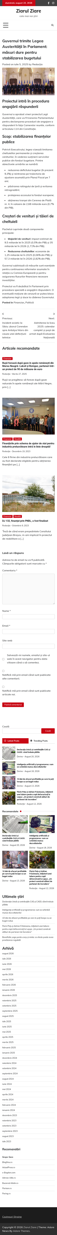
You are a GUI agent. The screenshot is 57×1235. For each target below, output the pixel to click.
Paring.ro (6, 1193)
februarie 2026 (9, 985)
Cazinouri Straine (12, 1216)
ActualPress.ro (8, 1167)
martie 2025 (8, 1042)
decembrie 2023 (9, 1115)
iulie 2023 (6, 1141)
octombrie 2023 (9, 1125)
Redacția (37, 64)
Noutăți (17, 439)
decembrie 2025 (9, 995)
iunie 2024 (7, 1084)
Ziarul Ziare (28, 11)
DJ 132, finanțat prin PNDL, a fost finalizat (25, 520)
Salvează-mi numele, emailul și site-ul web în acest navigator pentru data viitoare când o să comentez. (28, 659)
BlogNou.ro (7, 1162)
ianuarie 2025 (8, 1052)
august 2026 (8, 953)
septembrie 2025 (10, 1011)
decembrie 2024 (9, 1058)
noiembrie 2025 (9, 1000)
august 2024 (8, 1079)
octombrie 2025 (9, 1005)
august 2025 (8, 1016)
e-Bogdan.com (8, 1172)
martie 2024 (8, 1099)
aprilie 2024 (7, 1094)
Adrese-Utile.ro (9, 1178)
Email (6, 625)
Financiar (19, 302)
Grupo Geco (7, 1157)
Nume (6, 610)
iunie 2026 (7, 964)
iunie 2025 (7, 1026)
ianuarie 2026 (8, 990)
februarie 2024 (9, 1105)
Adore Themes (21, 1230)
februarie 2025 (9, 1047)
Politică (29, 302)
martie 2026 (8, 979)
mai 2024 (6, 1089)
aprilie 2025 (7, 1037)
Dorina (20, 756)
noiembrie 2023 (9, 1120)
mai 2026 (6, 969)
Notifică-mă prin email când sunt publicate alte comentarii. (26, 676)
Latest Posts (13, 741)
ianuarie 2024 (8, 1110)
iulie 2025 (6, 1021)
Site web (7, 640)
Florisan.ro (7, 1188)
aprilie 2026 (7, 974)
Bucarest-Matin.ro (10, 1183)
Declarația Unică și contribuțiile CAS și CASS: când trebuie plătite (33, 750)
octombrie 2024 (9, 1068)
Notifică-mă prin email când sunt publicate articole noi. (26, 692)
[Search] (52, 25)
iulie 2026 (6, 958)
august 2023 (8, 1136)
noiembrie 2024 (9, 1063)
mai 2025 (6, 1032)
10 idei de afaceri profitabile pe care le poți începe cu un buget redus (14, 873)
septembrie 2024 (10, 1073)
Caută (5, 726)
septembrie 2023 (10, 1131)
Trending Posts (41, 741)
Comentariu (9, 570)
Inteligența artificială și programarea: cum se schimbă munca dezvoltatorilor (35, 765)
